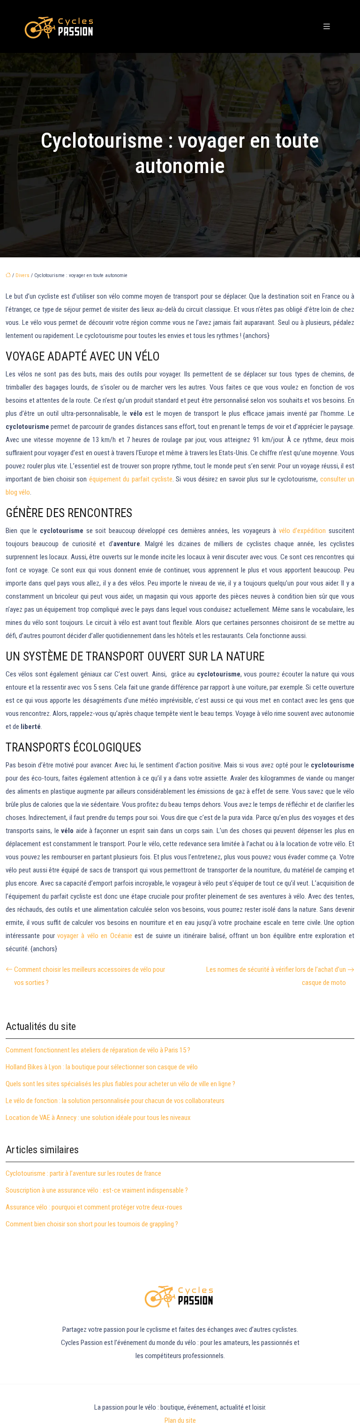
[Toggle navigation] (327, 26)
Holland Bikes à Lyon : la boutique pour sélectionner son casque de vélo (102, 1067)
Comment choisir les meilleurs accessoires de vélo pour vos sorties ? (89, 976)
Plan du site (180, 1420)
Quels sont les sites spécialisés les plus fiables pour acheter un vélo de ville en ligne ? (120, 1084)
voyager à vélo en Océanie (94, 935)
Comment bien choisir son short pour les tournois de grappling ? (92, 1224)
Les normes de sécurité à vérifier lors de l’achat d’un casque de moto (276, 976)
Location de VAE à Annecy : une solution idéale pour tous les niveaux (98, 1117)
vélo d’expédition (302, 530)
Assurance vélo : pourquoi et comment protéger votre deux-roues (94, 1207)
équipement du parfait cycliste (130, 479)
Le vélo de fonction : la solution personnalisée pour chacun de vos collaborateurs (115, 1101)
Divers (22, 275)
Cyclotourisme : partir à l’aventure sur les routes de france (83, 1173)
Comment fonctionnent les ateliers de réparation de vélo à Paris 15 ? (98, 1050)
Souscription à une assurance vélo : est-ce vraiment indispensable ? (97, 1190)
